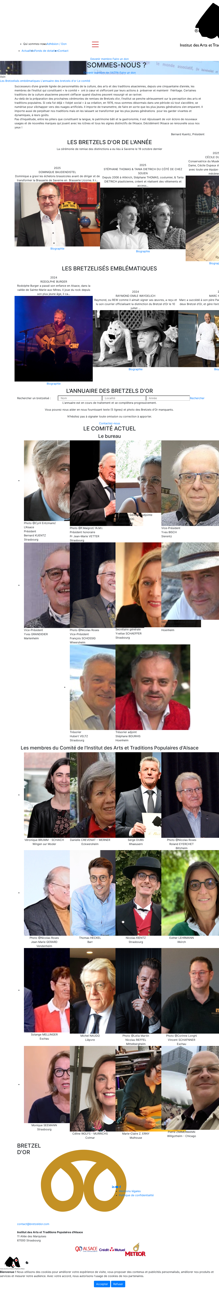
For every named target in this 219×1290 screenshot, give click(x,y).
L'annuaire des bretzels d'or (58, 80)
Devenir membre (101, 59)
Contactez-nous (109, 423)
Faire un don (121, 59)
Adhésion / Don (57, 44)
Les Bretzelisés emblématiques (20, 80)
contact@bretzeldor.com (33, 1224)
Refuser (118, 1284)
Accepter (102, 1284)
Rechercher (197, 398)
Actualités (28, 50)
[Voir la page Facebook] (120, 1187)
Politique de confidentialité (136, 1195)
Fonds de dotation (46, 50)
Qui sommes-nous (35, 44)
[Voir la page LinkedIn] (113, 1187)
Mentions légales (130, 1191)
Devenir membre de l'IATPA (101, 72)
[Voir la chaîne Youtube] (117, 1187)
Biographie (57, 248)
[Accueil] (195, 25)
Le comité (83, 80)
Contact (63, 50)
